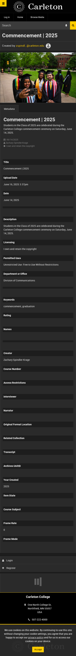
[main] (38, 311)
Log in (7, 17)
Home (20, 17)
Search (73, 25)
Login (9, 560)
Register (11, 568)
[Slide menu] (3, 3)
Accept (38, 649)
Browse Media (37, 17)
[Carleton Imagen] (38, 6)
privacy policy (35, 637)
